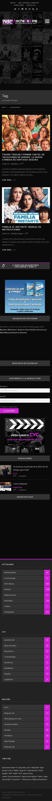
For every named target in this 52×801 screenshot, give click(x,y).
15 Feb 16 (22, 490)
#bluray (8, 332)
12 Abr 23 (5, 164)
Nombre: (4, 386)
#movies (23, 332)
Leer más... (7, 180)
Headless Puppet (17, 233)
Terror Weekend (20, 484)
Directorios (8, 662)
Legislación (8, 679)
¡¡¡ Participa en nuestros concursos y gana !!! (25, 266)
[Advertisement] (26, 58)
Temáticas (17, 487)
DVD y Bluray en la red (12, 719)
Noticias (7, 589)
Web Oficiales (9, 741)
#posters (3, 329)
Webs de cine (9, 747)
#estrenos (15, 332)
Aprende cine (9, 640)
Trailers (7, 606)
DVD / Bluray (9, 584)
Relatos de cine (10, 595)
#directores (12, 329)
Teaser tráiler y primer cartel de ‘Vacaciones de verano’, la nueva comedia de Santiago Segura (23, 157)
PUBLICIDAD (19, 5)
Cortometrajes (9, 578)
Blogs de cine (9, 713)
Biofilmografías (10, 572)
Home (4, 107)
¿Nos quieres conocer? (28, 3)
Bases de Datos (10, 646)
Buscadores (8, 651)
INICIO (12, 3)
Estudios (7, 674)
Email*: (3, 396)
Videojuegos (9, 612)
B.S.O (15, 473)
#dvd (2, 332)
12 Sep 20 (22, 476)
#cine (27, 329)
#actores (21, 329)
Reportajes (8, 601)
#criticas (33, 329)
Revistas (7, 730)
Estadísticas (8, 668)
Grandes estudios (11, 724)
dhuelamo (14, 164)
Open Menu (47, 21)
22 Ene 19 (5, 233)
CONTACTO (31, 5)
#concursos (42, 329)
